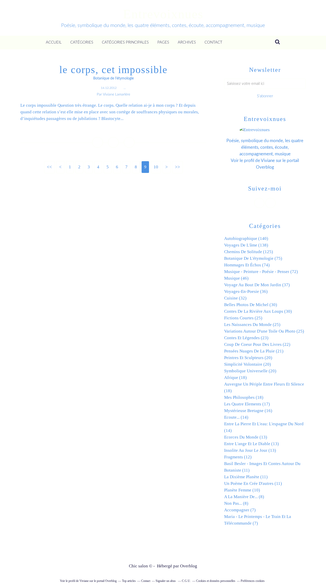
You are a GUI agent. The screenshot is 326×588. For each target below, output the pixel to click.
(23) (246, 337)
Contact (213, 42)
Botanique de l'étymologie (113, 78)
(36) (246, 291)
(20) (248, 357)
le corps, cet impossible (113, 69)
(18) (235, 377)
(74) (247, 265)
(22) (257, 344)
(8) (244, 496)
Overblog (188, 566)
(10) (242, 490)
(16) (248, 410)
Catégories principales (125, 42)
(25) (243, 318)
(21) (253, 351)
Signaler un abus (166, 581)
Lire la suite (113, 129)
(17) (247, 404)
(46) (236, 278)
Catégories (81, 42)
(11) (246, 476)
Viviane (268, 160)
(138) (246, 245)
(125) (248, 251)
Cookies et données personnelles (215, 581)
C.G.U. (186, 581)
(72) (261, 271)
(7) (240, 510)
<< (49, 167)
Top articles (129, 581)
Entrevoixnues (163, 14)
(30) (250, 304)
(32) (235, 298)
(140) (246, 238)
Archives (187, 42)
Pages (163, 42)
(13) (245, 437)
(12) (238, 457)
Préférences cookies (253, 581)
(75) (253, 258)
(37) (257, 284)
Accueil (54, 42)
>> (177, 167)
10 (156, 167)
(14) (236, 417)
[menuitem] (53, 42)
